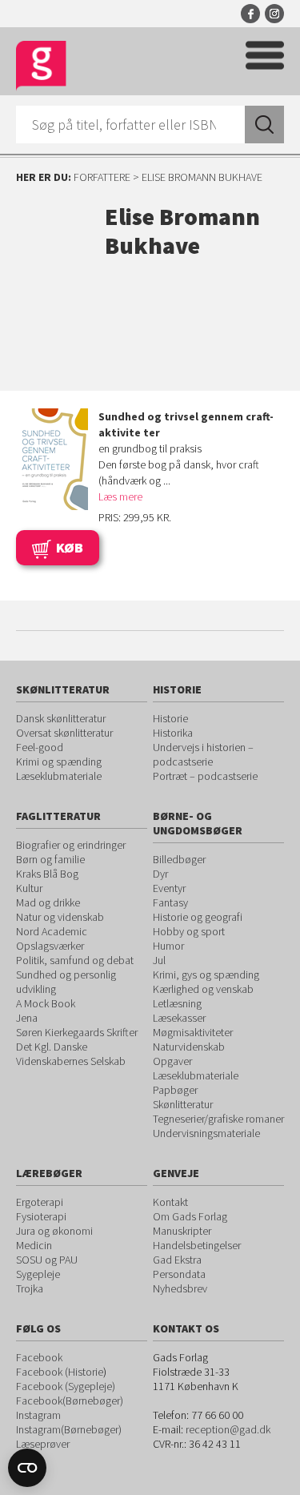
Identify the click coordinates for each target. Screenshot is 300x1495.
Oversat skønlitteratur (64, 732)
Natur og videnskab (60, 917)
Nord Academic (51, 931)
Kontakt (170, 1202)
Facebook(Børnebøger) (69, 1400)
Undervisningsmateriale (206, 1133)
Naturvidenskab (189, 1046)
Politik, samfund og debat (75, 960)
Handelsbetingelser (197, 1245)
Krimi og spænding (59, 761)
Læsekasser (179, 1018)
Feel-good (39, 747)
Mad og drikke (48, 902)
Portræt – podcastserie (205, 776)
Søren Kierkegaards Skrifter (77, 1032)
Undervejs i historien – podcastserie (203, 754)
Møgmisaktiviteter (193, 1032)
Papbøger (175, 1090)
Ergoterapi (39, 1202)
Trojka (29, 1288)
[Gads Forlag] (41, 66)
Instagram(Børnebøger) (69, 1429)
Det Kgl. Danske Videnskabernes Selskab (71, 1053)
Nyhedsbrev (180, 1288)
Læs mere (120, 496)
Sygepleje (38, 1274)
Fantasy (170, 902)
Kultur (29, 888)
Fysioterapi (41, 1216)
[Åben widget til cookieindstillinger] (27, 1468)
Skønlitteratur (183, 1104)
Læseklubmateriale (59, 776)
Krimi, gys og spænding (206, 974)
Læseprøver (43, 1444)
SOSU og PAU (47, 1259)
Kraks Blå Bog (47, 873)
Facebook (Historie (59, 1371)
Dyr (160, 873)
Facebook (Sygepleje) (65, 1386)
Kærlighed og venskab (203, 989)
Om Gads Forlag (190, 1216)
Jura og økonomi (54, 1231)
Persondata (179, 1274)
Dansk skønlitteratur (61, 718)
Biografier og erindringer (71, 845)
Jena (27, 1018)
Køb (69, 547)
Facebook (250, 13)
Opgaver (172, 1061)
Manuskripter (182, 1231)
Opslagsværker (50, 945)
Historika (173, 732)
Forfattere (102, 177)
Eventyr (169, 888)
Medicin (34, 1245)
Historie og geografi (197, 917)
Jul (159, 960)
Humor (168, 945)
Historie (170, 718)
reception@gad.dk (228, 1429)
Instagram (274, 13)
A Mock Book (45, 1003)
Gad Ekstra (177, 1259)
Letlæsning (177, 1003)
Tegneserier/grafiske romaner (218, 1118)
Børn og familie (50, 859)
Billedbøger (179, 859)
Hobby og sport (189, 931)
